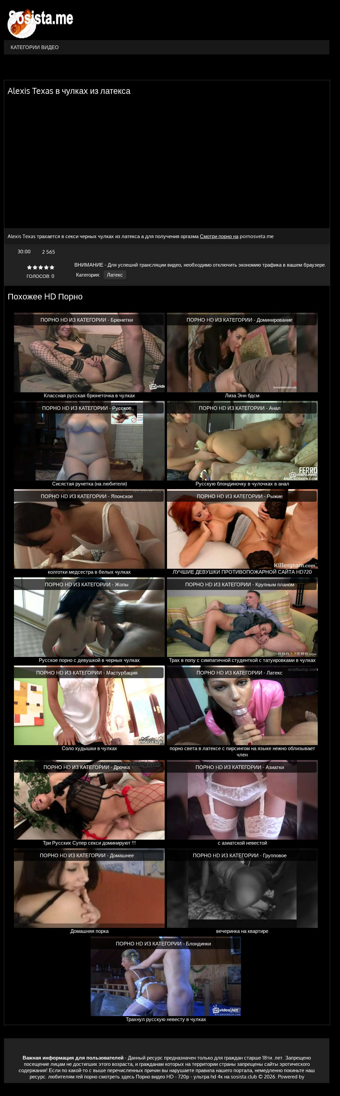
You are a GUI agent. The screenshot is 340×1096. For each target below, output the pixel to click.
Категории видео (35, 47)
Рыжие (275, 496)
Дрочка (122, 767)
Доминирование (275, 320)
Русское (121, 408)
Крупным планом (274, 584)
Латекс (115, 275)
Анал (275, 408)
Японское (122, 496)
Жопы (121, 584)
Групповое (275, 855)
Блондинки (198, 943)
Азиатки (275, 767)
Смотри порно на (219, 236)
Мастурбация (121, 673)
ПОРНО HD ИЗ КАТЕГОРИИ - (76, 320)
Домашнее (122, 855)
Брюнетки (122, 320)
